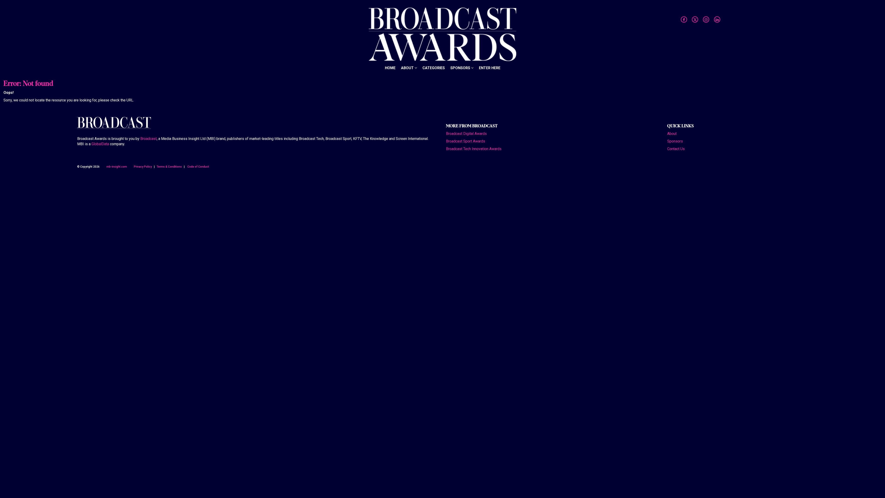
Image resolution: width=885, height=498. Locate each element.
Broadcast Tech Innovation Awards (474, 149)
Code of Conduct (198, 166)
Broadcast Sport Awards (465, 141)
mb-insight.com (116, 166)
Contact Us (676, 149)
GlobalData (100, 144)
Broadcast (148, 138)
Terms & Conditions (169, 166)
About (408, 68)
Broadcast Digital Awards (466, 133)
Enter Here (489, 68)
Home (390, 68)
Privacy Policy (143, 166)
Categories (433, 68)
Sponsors (460, 68)
